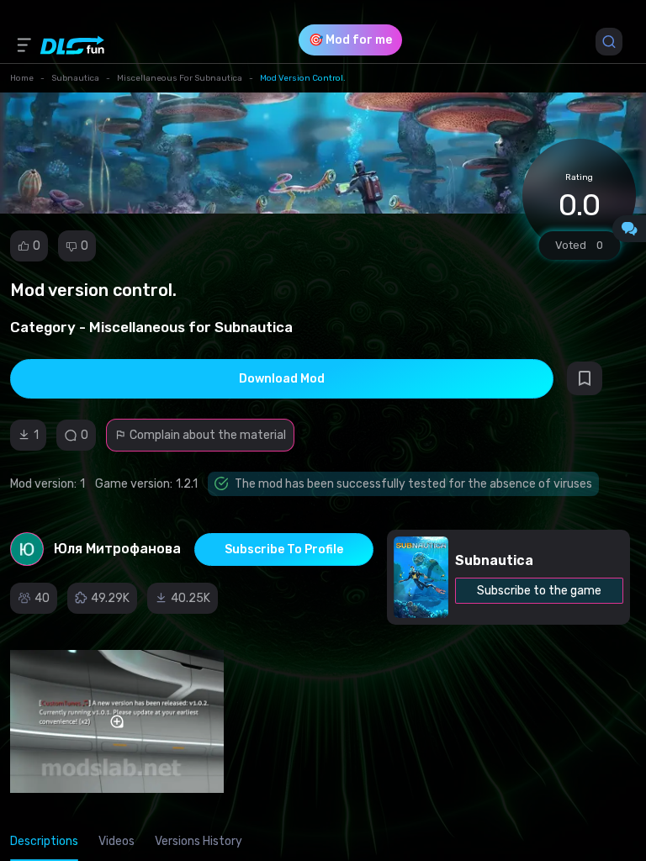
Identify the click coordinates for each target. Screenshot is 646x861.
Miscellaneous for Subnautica (179, 78)
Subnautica (75, 78)
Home (22, 78)
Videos (116, 841)
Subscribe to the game (539, 591)
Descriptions (44, 841)
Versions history (198, 841)
